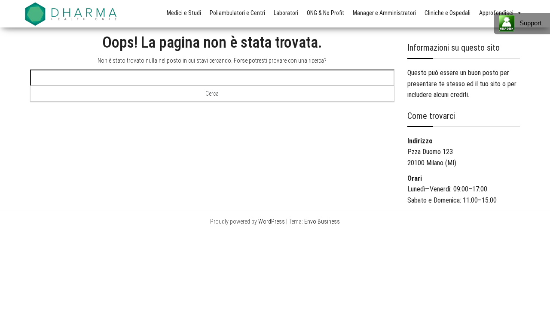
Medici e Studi (184, 12)
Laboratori (286, 12)
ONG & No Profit (325, 12)
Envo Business (322, 221)
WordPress (271, 221)
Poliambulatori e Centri (237, 12)
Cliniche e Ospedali (448, 12)
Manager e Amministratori (384, 12)
